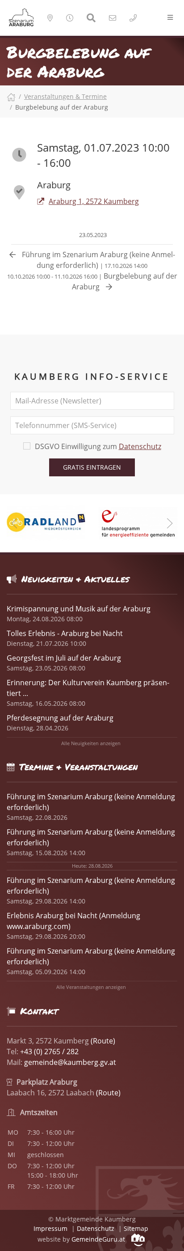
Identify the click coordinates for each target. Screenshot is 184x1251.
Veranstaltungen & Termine (65, 96)
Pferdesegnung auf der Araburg (60, 718)
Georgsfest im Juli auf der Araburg (64, 658)
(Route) (103, 1041)
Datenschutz (140, 446)
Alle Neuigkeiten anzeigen (91, 743)
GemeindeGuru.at (99, 1239)
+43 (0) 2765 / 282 (49, 1051)
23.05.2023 (92, 235)
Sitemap (136, 1228)
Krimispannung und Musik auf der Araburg (79, 609)
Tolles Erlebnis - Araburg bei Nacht (65, 633)
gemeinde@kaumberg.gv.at (70, 1062)
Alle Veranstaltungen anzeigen (91, 987)
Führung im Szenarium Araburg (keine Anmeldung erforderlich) (97, 260)
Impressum (50, 1228)
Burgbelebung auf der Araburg (92, 281)
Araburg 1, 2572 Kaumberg (94, 201)
